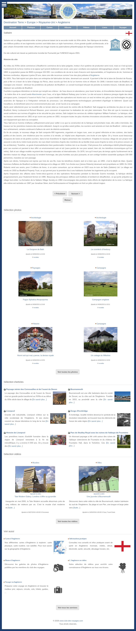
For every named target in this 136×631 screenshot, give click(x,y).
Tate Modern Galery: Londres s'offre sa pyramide (35, 496)
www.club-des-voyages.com (71, 621)
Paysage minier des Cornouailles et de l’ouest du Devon (31, 389)
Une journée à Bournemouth (99, 496)
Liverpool (10, 411)
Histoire (36, 324)
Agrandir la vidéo (35, 494)
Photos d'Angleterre (12, 560)
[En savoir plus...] (39, 399)
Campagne (101, 268)
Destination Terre (14, 22)
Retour (68, 200)
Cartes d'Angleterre (12, 539)
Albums (67, 27)
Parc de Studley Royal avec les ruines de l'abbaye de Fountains (99, 433)
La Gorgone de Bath (35, 249)
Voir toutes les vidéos (67, 521)
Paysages (36, 268)
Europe (31, 22)
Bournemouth (77, 389)
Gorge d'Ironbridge (79, 411)
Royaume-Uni (47, 22)
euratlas (36, 257)
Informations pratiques (78, 539)
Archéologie (36, 218)
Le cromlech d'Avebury (100, 249)
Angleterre (64, 22)
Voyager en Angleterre (13, 582)
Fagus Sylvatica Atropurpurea (35, 300)
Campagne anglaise (100, 300)
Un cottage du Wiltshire (100, 355)
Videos (86, 27)
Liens (104, 27)
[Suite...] (11, 508)
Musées (36, 463)
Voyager (123, 27)
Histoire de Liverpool (15, 433)
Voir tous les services (67, 608)
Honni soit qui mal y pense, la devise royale (35, 355)
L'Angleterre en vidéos (77, 560)
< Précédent (59, 194)
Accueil (12, 27)
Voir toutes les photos (68, 372)
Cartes (49, 27)
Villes (99, 463)
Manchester (37, 94)
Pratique (31, 27)
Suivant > (75, 194)
